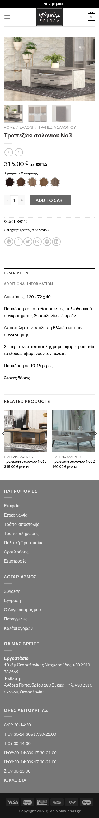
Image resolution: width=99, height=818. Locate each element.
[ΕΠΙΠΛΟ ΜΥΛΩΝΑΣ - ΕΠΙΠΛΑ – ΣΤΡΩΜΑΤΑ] (49, 17)
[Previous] (12, 69)
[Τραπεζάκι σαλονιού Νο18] (25, 431)
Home (9, 127)
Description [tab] (16, 273)
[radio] (9, 182)
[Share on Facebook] (18, 241)
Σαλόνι (26, 127)
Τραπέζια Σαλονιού (57, 127)
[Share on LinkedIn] (56, 241)
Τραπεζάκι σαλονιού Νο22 (73, 461)
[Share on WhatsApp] (8, 241)
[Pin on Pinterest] (47, 241)
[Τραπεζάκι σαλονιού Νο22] (73, 431)
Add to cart (50, 200)
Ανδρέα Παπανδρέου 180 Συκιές (34, 684)
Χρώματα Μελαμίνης (21, 173)
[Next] (86, 69)
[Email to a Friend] (37, 241)
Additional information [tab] (28, 284)
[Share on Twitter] (27, 241)
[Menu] (7, 17)
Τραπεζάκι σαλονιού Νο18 (25, 461)
